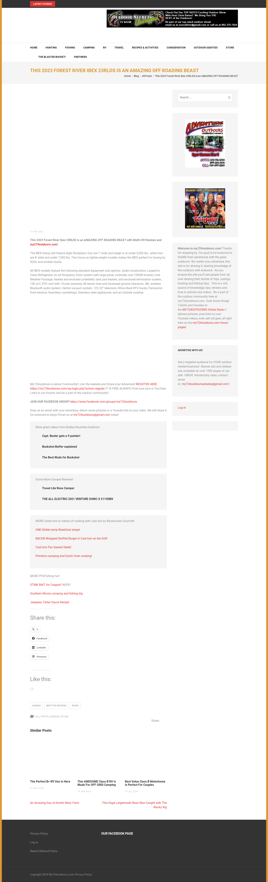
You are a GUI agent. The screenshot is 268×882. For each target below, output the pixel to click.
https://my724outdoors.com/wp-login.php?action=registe (67, 388)
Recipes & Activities (145, 47)
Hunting (51, 47)
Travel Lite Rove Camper (58, 488)
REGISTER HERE (146, 384)
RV (104, 47)
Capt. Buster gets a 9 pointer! (61, 436)
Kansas (36, 705)
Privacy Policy (39, 833)
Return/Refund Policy (44, 851)
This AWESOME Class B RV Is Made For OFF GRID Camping (96, 783)
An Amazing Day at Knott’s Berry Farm (54, 803)
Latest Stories (42, 4)
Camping (89, 47)
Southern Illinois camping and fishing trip (56, 593)
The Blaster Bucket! (52, 56)
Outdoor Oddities (206, 47)
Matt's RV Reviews (56, 705)
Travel (119, 47)
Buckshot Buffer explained (59, 446)
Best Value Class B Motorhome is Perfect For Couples (145, 783)
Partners (80, 56)
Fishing (70, 47)
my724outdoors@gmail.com (91, 414)
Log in (182, 407)
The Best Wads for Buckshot (60, 457)
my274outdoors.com (43, 244)
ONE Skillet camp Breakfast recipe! (58, 529)
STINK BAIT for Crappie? (46, 584)
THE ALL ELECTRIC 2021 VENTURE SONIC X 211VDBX (77, 499)
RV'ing (75, 705)
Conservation (176, 47)
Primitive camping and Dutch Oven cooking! (64, 556)
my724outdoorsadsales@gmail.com (205, 384)
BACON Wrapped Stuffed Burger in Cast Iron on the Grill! (71, 538)
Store (230, 47)
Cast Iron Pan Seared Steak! (53, 547)
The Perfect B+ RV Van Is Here (50, 781)
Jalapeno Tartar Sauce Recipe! (49, 602)
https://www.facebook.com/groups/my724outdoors (103, 401)
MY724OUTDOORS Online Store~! (204, 309)
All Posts (42, 716)
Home (33, 47)
